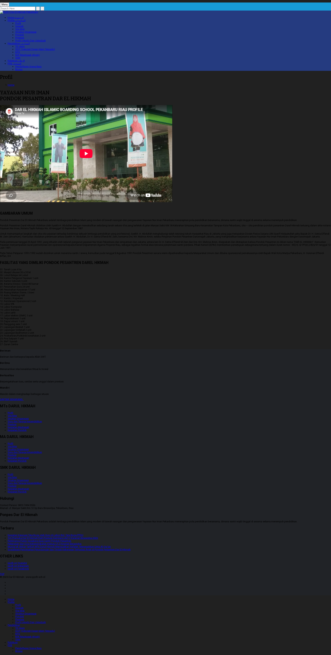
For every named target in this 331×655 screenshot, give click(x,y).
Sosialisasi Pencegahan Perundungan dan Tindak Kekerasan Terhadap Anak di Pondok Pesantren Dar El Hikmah (69, 549)
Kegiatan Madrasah (18, 427)
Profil (18, 23)
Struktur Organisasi (25, 32)
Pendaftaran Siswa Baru (28, 66)
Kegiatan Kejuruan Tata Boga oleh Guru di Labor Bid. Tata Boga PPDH (45, 535)
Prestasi (19, 37)
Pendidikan (19, 43)
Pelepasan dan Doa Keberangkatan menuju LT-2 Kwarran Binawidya (44, 543)
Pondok (19, 34)
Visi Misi (20, 29)
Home (16, 17)
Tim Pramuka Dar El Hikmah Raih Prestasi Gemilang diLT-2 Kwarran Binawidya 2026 (53, 538)
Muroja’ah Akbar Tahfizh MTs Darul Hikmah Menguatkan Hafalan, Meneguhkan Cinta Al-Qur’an (59, 546)
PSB (14, 63)
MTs (17, 52)
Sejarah (19, 26)
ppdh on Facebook (18, 568)
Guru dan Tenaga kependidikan (25, 421)
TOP (2, 574)
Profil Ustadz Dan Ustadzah (30, 40)
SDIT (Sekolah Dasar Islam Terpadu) (35, 49)
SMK (17, 57)
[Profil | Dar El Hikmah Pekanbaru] (19, 12)
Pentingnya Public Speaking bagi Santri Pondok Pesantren (39, 540)
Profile (17, 20)
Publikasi (16, 60)
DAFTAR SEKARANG (12, 399)
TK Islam (20, 46)
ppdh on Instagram (18, 565)
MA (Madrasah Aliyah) (27, 55)
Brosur (19, 69)
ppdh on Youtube (17, 563)
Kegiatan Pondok (17, 430)
